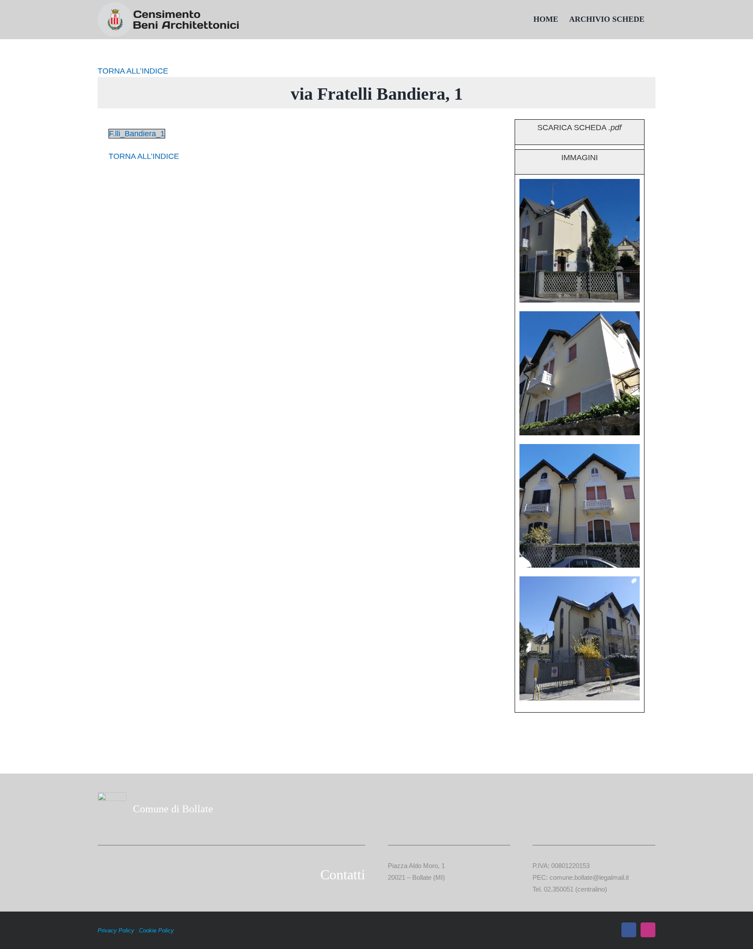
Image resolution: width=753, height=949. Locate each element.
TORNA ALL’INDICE (133, 71)
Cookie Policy (156, 930)
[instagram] (648, 929)
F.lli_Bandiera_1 (137, 133)
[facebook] (628, 929)
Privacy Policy (116, 930)
